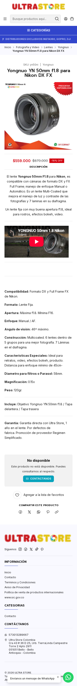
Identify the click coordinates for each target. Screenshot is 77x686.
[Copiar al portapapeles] (57, 512)
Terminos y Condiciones (20, 582)
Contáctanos (40, 478)
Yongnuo (63, 47)
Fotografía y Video (27, 47)
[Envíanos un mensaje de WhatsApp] (68, 677)
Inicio (7, 47)
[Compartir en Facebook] (20, 512)
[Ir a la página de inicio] (38, 7)
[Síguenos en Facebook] (26, 549)
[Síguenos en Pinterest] (42, 549)
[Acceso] (65, 19)
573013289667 (18, 634)
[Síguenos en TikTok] (37, 549)
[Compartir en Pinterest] (47, 512)
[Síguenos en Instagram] (20, 549)
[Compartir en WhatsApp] (39, 512)
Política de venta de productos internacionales (34, 592)
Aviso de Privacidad (17, 587)
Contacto (10, 577)
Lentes (48, 47)
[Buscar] (57, 19)
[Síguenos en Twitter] (31, 549)
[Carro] (72, 19)
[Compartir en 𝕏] (29, 512)
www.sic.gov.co (14, 597)
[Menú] (5, 19)
